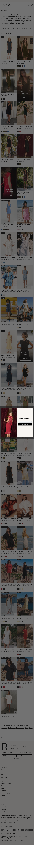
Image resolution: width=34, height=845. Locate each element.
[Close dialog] (32, 409)
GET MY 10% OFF (25, 424)
